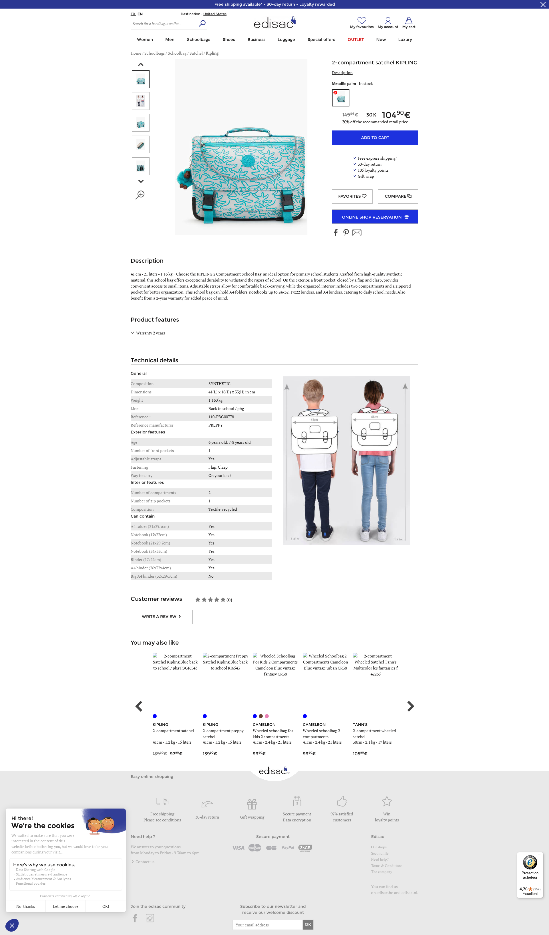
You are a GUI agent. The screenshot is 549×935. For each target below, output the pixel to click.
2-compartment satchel (173, 730)
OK (308, 924)
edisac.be (385, 892)
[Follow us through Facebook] (336, 233)
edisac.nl (409, 892)
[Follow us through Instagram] (149, 919)
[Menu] (539, 855)
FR (133, 14)
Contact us (144, 861)
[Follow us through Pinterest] (346, 233)
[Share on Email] (357, 233)
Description (342, 72)
